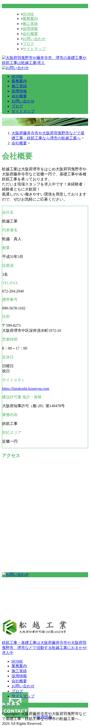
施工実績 (30, 24)
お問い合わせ (34, 39)
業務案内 (30, 19)
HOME (28, 14)
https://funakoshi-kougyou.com (25, 389)
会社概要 (30, 34)
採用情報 (30, 29)
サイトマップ (34, 49)
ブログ (28, 44)
